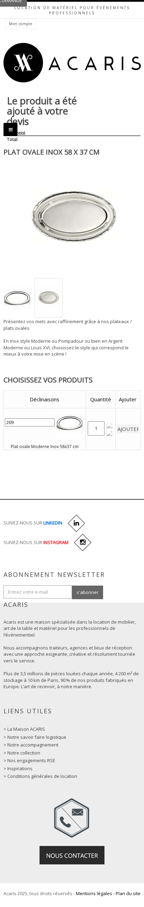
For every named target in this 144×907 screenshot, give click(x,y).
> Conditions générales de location (40, 776)
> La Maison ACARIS (24, 729)
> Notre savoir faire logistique (34, 737)
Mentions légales (94, 893)
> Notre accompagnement (30, 745)
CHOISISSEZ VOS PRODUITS (48, 380)
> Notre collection (21, 753)
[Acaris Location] (72, 62)
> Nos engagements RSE (29, 760)
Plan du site (128, 893)
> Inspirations (18, 768)
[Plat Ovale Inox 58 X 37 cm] (17, 298)
